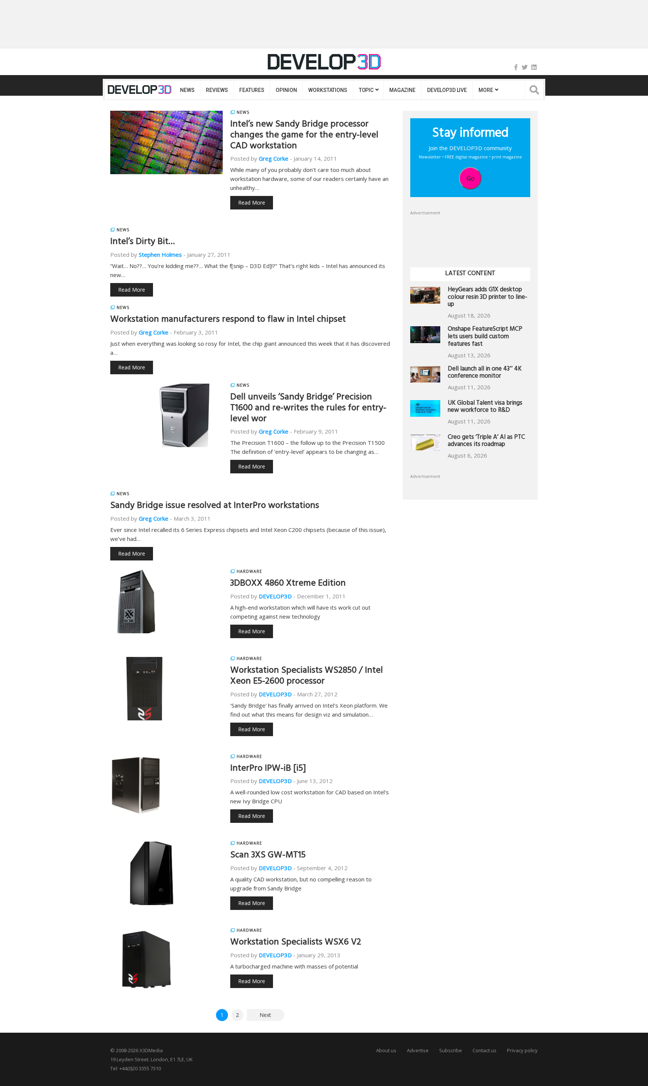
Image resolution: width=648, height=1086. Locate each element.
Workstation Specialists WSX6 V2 (295, 943)
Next (265, 1014)
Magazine (402, 90)
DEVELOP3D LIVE (447, 90)
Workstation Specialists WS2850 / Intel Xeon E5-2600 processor (306, 677)
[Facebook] (516, 67)
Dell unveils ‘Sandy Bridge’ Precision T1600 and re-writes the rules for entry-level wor (308, 408)
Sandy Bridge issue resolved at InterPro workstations (214, 506)
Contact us (484, 1050)
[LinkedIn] (534, 67)
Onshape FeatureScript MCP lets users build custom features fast (485, 337)
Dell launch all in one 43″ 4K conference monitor (485, 373)
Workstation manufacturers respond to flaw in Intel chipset (228, 320)
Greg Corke (273, 158)
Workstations (327, 90)
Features (251, 90)
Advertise (418, 1050)
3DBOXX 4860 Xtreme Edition (288, 584)
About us (386, 1050)
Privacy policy (522, 1050)
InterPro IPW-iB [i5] (268, 769)
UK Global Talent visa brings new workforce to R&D (485, 407)
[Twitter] (524, 67)
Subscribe (450, 1050)
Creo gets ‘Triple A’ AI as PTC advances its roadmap (486, 441)
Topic (366, 90)
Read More (251, 202)
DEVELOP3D (275, 596)
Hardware (249, 571)
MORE (485, 90)
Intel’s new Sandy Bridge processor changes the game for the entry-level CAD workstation (304, 135)
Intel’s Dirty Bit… (142, 242)
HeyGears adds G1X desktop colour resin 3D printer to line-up (487, 298)
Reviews (217, 90)
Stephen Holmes (160, 254)
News (187, 90)
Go (470, 178)
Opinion (286, 90)
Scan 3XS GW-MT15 (268, 856)
